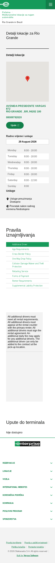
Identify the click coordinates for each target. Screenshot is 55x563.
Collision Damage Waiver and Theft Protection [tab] (28, 265)
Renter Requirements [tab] (22, 280)
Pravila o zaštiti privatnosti (35, 542)
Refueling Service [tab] (20, 271)
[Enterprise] (4, 4)
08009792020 (14, 117)
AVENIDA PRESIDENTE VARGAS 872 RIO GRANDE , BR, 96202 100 (26, 109)
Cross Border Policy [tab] (21, 254)
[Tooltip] (23, 201)
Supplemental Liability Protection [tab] (27, 285)
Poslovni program (12, 511)
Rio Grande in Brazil (12, 22)
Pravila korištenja (13, 542)
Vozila (6, 479)
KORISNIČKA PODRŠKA (13, 495)
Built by (27, 555)
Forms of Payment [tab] (20, 276)
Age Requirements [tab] (20, 249)
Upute (15, 126)
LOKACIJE (7, 471)
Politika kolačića (18, 547)
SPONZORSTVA (9, 519)
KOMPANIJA (8, 503)
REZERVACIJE (9, 463)
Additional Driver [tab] (19, 244)
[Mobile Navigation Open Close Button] (50, 4)
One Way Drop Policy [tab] (21, 258)
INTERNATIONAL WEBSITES (15, 487)
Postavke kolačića (36, 547)
